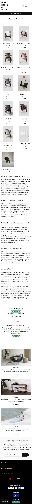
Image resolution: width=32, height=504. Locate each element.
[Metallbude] (16, 387)
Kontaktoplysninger (6, 468)
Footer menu (4, 463)
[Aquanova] (16, 357)
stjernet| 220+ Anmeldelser (16, 313)
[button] (17, 321)
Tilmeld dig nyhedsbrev (8, 474)
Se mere (16, 375)
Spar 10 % (5, 501)
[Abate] (16, 416)
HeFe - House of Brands (5, 6)
